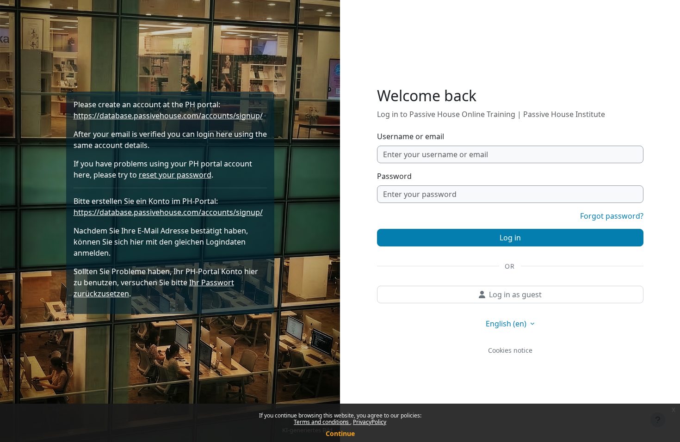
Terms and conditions (322, 422)
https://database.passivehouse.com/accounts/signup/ (168, 115)
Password (394, 176)
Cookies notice (510, 350)
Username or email (410, 136)
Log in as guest (515, 294)
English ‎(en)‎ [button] (507, 324)
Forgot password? (611, 216)
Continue (340, 433)
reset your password (175, 175)
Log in (510, 238)
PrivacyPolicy (369, 422)
